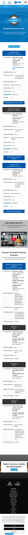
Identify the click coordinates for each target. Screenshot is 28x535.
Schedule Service (13, 499)
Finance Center (13, 500)
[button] (15, 2)
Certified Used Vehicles (13, 494)
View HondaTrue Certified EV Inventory (14, 157)
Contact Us (13, 508)
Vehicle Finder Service (13, 495)
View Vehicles (14, 469)
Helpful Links (13, 496)
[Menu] (25, 2)
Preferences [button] (22, 521)
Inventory (13, 488)
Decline (14, 528)
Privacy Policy (13, 504)
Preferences (14, 531)
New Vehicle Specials (13, 491)
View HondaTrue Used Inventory (14, 211)
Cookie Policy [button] (18, 520)
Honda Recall (13, 513)
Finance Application (13, 502)
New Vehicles (13, 490)
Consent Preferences (9, 533)
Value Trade (13, 512)
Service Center (13, 498)
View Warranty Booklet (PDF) (18, 68)
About (13, 505)
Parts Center (13, 503)
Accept (14, 525)
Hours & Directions (13, 510)
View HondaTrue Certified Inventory (14, 102)
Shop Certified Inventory (14, 46)
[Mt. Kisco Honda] (7, 2)
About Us (13, 507)
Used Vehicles (13, 492)
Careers (13, 511)
